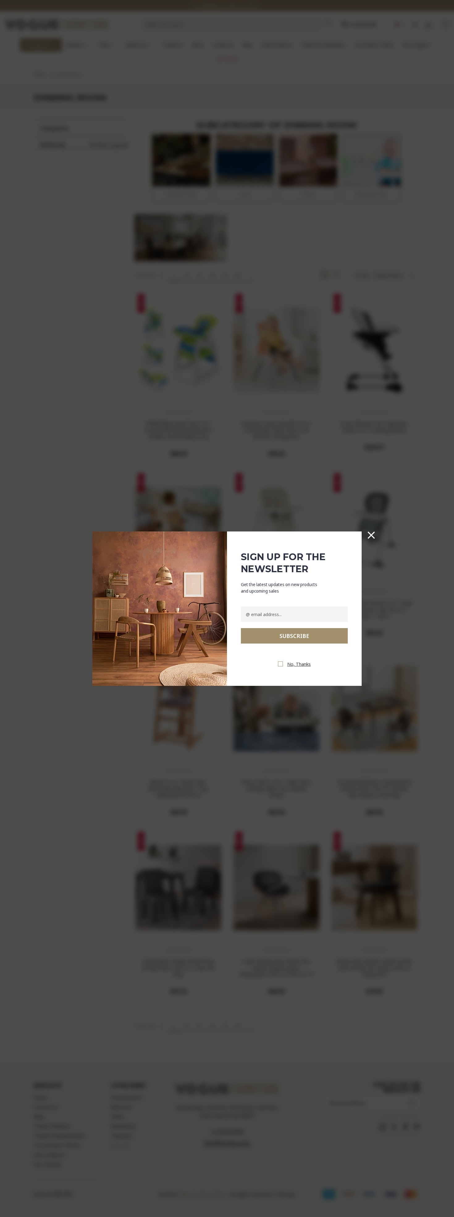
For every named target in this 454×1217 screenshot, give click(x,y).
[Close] (371, 535)
